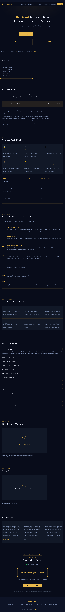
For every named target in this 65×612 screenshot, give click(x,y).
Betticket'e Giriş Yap (32, 585)
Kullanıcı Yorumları (7, 73)
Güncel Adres (52, 4)
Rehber (23, 604)
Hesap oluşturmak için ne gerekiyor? (32, 393)
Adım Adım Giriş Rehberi (8, 65)
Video (40, 4)
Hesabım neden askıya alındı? (32, 381)
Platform (10, 604)
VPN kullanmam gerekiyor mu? (32, 377)
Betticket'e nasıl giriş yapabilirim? (32, 349)
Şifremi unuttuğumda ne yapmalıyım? (32, 369)
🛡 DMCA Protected (39, 609)
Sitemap (50, 604)
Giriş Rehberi (31, 4)
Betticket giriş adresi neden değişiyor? (32, 357)
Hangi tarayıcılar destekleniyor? (32, 389)
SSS (36, 4)
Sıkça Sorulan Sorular (7, 69)
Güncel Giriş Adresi (7, 75)
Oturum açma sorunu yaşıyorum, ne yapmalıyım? (32, 401)
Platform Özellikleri (7, 62)
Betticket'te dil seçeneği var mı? (32, 397)
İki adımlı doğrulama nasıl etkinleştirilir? (32, 373)
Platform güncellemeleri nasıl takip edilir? (32, 405)
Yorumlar (45, 4)
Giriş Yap (60, 4)
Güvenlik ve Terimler (7, 67)
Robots (55, 604)
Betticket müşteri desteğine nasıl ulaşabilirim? (32, 385)
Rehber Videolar (6, 71)
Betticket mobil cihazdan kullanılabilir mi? (32, 365)
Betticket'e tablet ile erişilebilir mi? (32, 408)
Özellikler (23, 4)
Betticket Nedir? (6, 60)
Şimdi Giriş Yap (25, 34)
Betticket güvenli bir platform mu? (32, 361)
